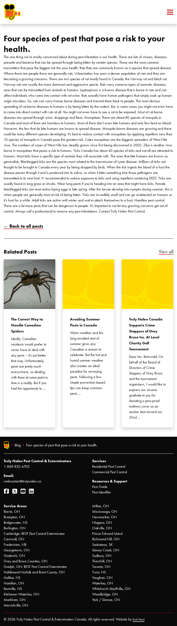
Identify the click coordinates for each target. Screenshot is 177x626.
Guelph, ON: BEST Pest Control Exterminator (35, 566)
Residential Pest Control (108, 466)
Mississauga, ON (104, 511)
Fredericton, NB (15, 544)
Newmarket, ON (104, 517)
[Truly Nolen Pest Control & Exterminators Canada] (23, 12)
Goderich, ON (14, 555)
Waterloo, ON (102, 583)
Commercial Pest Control (109, 472)
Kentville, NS (13, 588)
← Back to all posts (23, 226)
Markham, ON (14, 600)
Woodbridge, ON (105, 594)
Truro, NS (99, 572)
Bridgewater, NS (15, 522)
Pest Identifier (101, 492)
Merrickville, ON (16, 605)
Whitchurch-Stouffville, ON (111, 588)
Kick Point (139, 619)
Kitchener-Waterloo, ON (21, 594)
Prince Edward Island (107, 533)
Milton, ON (100, 506)
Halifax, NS (12, 577)
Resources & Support (109, 481)
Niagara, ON (102, 522)
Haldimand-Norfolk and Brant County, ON (34, 572)
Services (99, 461)
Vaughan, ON (102, 577)
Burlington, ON (14, 528)
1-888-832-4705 (17, 466)
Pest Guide (99, 486)
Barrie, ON (12, 511)
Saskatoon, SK (102, 544)
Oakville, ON (102, 528)
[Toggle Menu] (170, 12)
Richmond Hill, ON (105, 539)
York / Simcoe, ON (106, 600)
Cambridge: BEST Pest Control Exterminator (34, 533)
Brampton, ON (14, 517)
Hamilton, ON (14, 583)
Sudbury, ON (101, 555)
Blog (18, 445)
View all (166, 251)
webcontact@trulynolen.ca (22, 481)
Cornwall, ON (14, 539)
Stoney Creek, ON (105, 550)
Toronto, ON (101, 566)
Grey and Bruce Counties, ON (25, 561)
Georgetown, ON (17, 550)
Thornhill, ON (102, 561)
